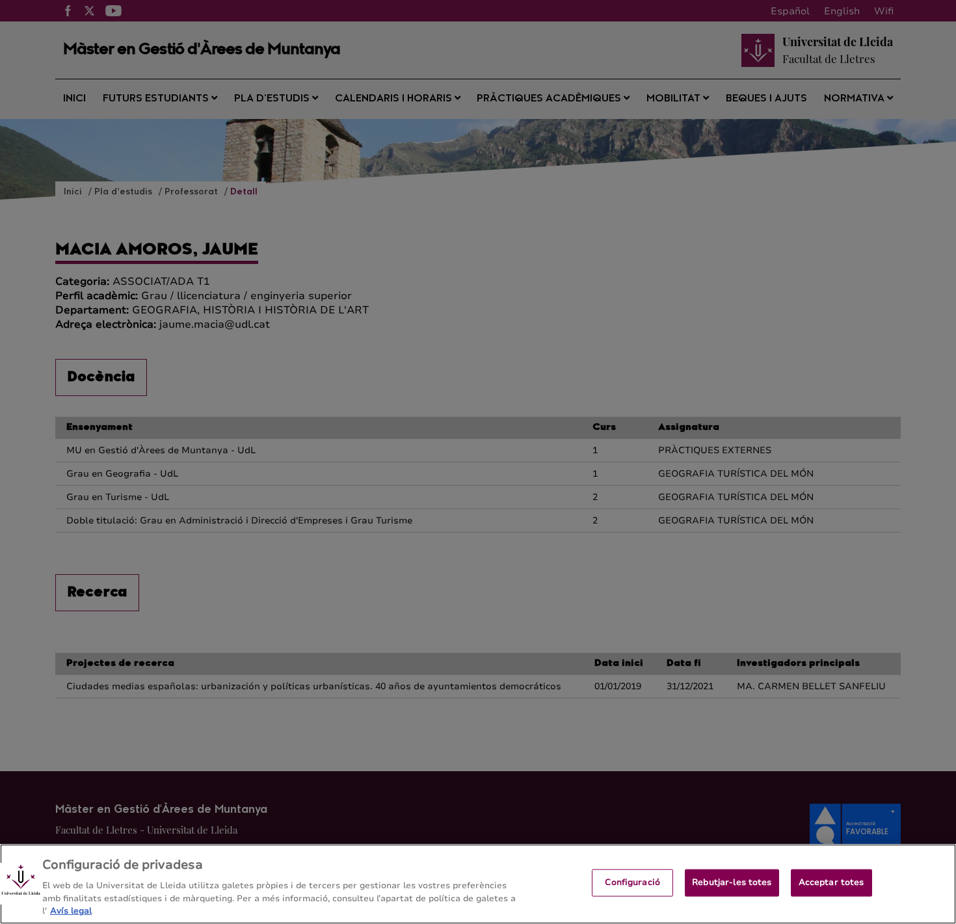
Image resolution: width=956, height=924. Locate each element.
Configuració (632, 882)
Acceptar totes (831, 882)
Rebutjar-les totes (731, 882)
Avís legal (71, 910)
